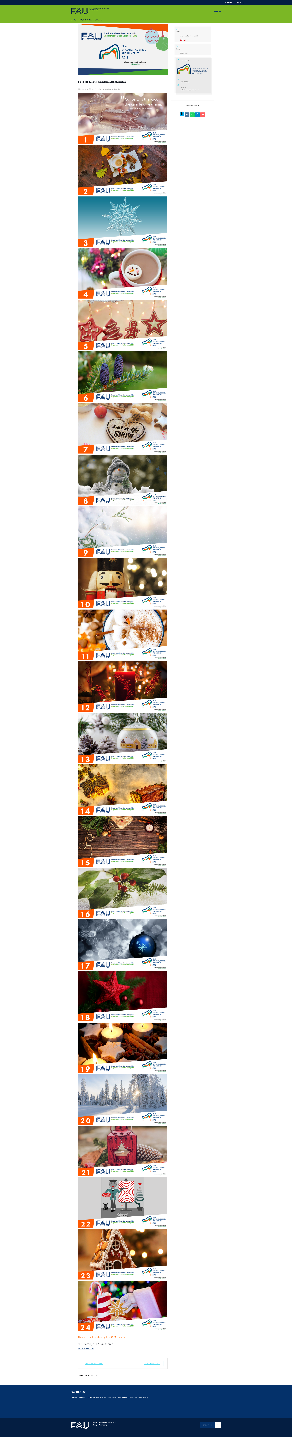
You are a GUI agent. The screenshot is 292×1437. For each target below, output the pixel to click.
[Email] (202, 114)
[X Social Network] (182, 114)
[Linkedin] (187, 114)
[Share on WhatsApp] (192, 114)
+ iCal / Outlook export (152, 1363)
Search (238, 2)
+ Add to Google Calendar (94, 1363)
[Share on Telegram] (197, 114)
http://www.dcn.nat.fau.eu (190, 90)
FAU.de (229, 2)
